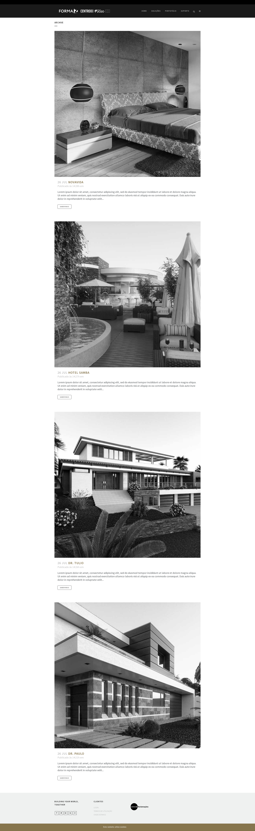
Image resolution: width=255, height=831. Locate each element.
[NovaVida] (127, 104)
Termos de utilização (103, 811)
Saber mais (64, 207)
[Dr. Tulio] (127, 485)
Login (96, 807)
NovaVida (75, 182)
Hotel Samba (78, 373)
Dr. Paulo (76, 754)
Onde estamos (100, 814)
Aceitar (130, 827)
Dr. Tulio (76, 563)
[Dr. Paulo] (127, 675)
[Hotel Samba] (127, 294)
